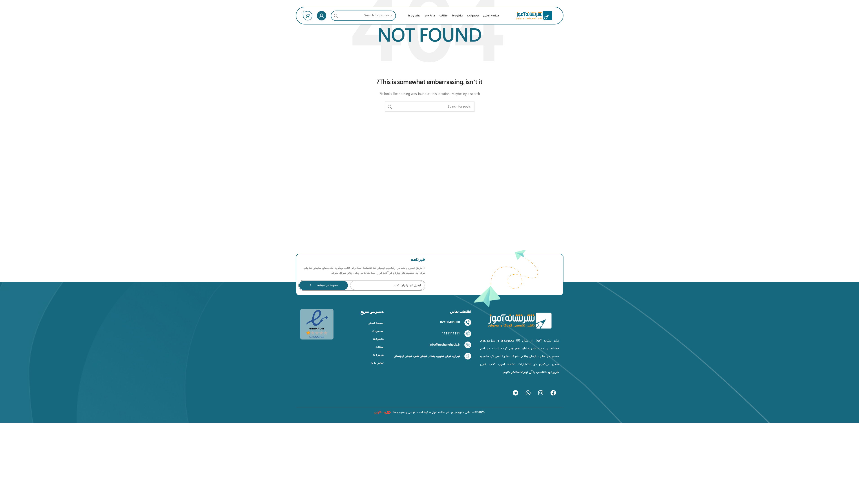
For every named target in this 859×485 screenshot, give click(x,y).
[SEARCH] (336, 16)
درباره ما (378, 354)
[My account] (322, 15)
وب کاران (380, 412)
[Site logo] (533, 15)
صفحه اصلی (375, 323)
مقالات (379, 347)
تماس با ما (377, 363)
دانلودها (378, 339)
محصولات (377, 331)
